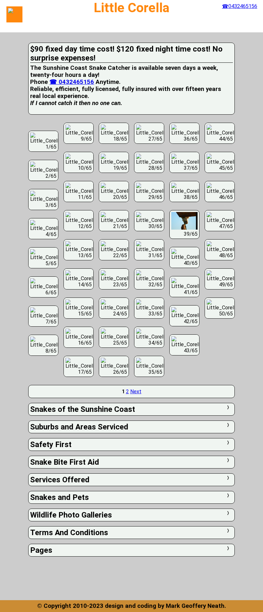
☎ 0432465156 (71, 82)
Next (135, 391)
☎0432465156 (239, 6)
